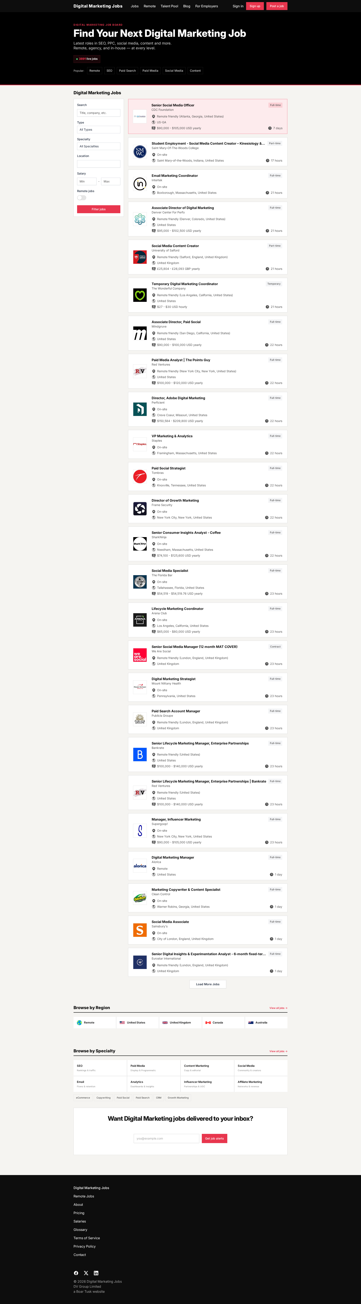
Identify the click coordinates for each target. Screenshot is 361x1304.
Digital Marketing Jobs (98, 6)
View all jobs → (278, 1008)
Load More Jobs (208, 984)
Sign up (255, 6)
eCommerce (83, 1097)
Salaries (80, 1221)
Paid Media (150, 70)
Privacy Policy (85, 1246)
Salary (81, 173)
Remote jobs (85, 191)
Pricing (79, 1213)
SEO (109, 70)
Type (80, 122)
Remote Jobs (84, 1196)
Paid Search (127, 70)
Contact (80, 1255)
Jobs (135, 6)
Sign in (238, 6)
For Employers (206, 6)
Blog (186, 6)
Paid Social (123, 1097)
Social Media (174, 70)
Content (195, 70)
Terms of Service (87, 1238)
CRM (158, 1097)
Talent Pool (169, 6)
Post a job (277, 6)
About (78, 1204)
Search (82, 105)
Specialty (83, 139)
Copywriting (104, 1097)
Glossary (80, 1230)
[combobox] (98, 164)
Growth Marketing (178, 1097)
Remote (150, 6)
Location (83, 156)
